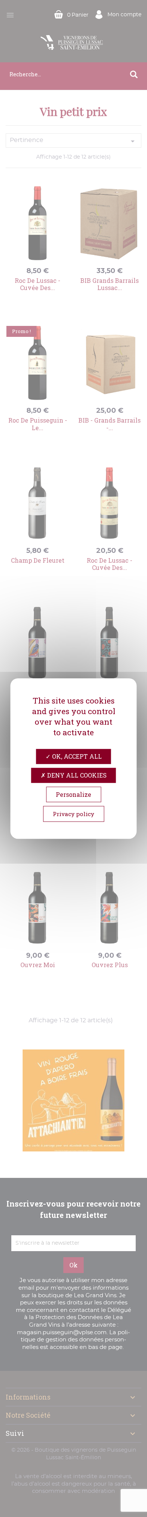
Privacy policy (73, 814)
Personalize (73, 794)
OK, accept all (76, 756)
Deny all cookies (76, 775)
